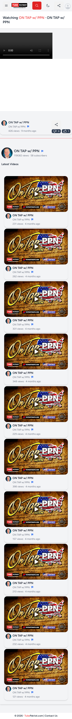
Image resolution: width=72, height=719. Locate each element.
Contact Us (51, 715)
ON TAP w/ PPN (18, 122)
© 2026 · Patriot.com (29, 715)
